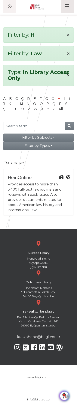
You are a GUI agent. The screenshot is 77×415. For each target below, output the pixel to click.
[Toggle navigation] (67, 6)
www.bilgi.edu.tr (38, 377)
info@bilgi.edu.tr (38, 399)
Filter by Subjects (37, 137)
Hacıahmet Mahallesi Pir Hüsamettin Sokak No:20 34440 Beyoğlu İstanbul (38, 289)
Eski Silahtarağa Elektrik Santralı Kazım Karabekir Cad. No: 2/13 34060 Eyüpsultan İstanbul (38, 318)
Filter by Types (37, 146)
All (61, 109)
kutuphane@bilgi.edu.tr (38, 337)
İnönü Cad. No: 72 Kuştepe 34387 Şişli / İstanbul (38, 260)
